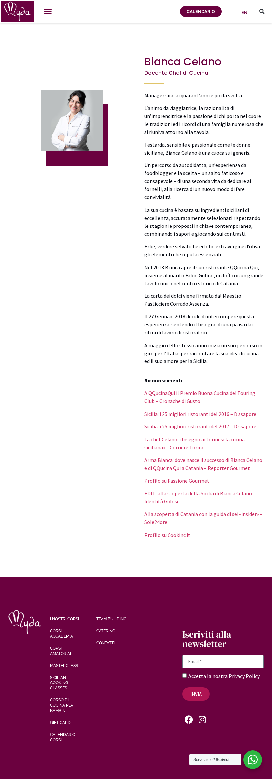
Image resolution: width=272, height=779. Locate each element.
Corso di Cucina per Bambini (61, 705)
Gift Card (60, 722)
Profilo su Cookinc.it (167, 535)
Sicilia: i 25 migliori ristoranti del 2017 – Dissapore (200, 426)
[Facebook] (189, 719)
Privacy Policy (244, 676)
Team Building (111, 619)
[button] (48, 11)
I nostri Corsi (64, 619)
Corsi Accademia (61, 634)
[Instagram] (202, 719)
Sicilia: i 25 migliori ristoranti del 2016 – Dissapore (200, 414)
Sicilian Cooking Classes (59, 682)
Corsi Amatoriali (61, 651)
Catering (105, 631)
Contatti (105, 643)
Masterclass (64, 665)
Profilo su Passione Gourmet (176, 480)
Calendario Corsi (62, 737)
